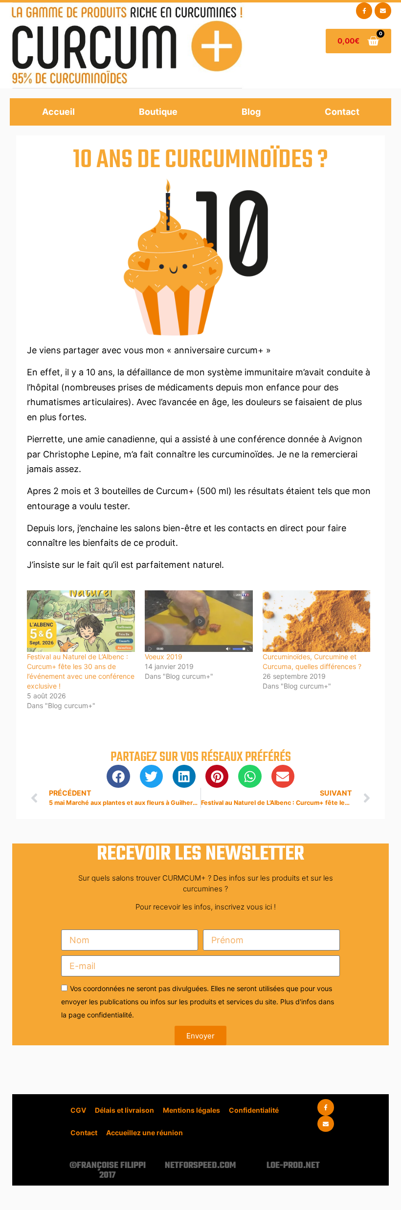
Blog (251, 112)
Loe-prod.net (293, 1166)
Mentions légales (191, 1110)
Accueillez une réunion (144, 1132)
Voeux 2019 (163, 656)
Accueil (58, 112)
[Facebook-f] (364, 10)
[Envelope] (383, 10)
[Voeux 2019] (199, 621)
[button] (118, 776)
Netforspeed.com (200, 1166)
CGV (78, 1110)
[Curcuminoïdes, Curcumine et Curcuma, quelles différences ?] (317, 621)
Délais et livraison (124, 1110)
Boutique (158, 112)
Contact (342, 112)
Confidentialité (254, 1110)
